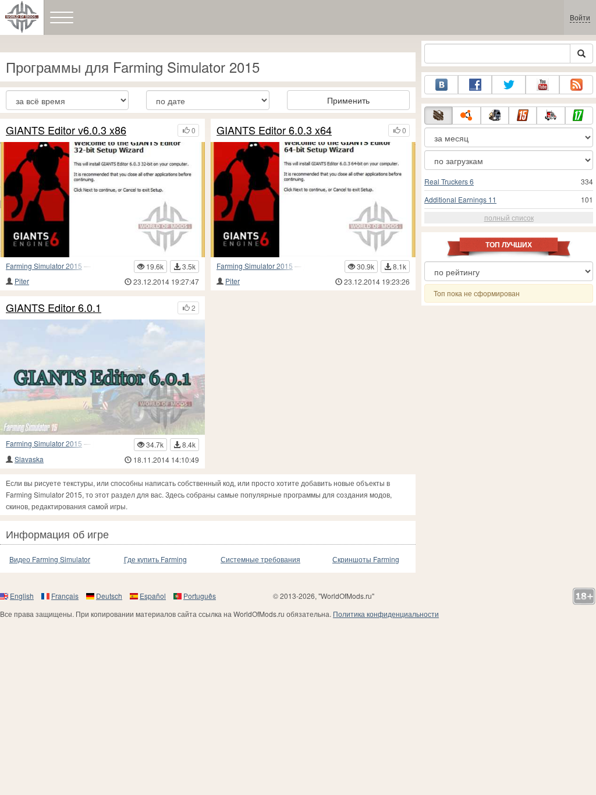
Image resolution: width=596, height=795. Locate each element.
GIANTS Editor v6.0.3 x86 (66, 130)
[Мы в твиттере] (509, 84)
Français (65, 596)
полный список (509, 217)
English (22, 596)
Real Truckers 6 (449, 181)
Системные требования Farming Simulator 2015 (260, 559)
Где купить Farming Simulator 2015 (155, 559)
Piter (22, 281)
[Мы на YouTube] (542, 84)
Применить (348, 100)
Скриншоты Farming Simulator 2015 (365, 559)
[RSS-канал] (576, 84)
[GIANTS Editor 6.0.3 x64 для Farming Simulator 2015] (313, 199)
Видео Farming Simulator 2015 (49, 559)
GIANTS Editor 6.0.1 (53, 308)
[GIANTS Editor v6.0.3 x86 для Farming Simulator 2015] (102, 199)
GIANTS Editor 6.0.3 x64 (274, 130)
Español (153, 596)
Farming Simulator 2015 (44, 266)
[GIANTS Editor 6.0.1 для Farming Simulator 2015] (102, 377)
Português (199, 596)
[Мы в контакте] (441, 84)
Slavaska (29, 459)
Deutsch (109, 596)
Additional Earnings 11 (460, 199)
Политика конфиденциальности (386, 614)
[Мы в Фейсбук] (475, 84)
